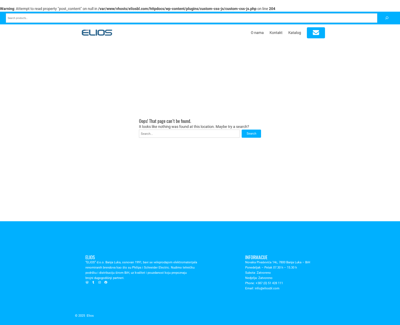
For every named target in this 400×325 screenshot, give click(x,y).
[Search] (386, 18)
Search (251, 133)
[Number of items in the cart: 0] (316, 32)
